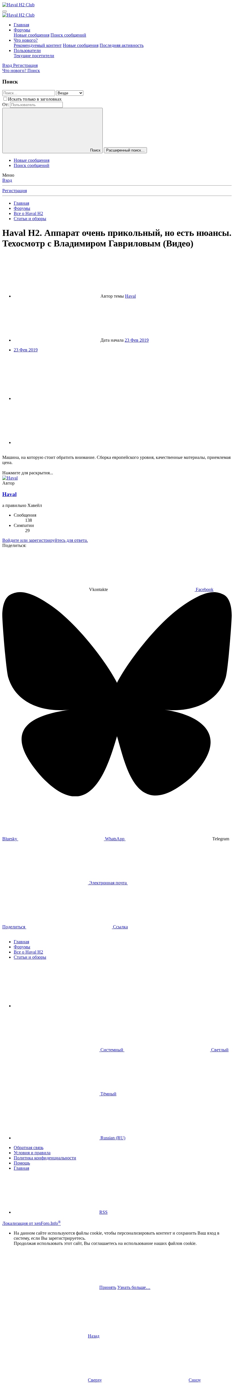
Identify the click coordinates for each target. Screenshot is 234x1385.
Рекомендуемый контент (38, 45)
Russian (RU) (112, 1137)
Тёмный (107, 1093)
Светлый (219, 1049)
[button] (56, 1005)
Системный (111, 1049)
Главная (21, 24)
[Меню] (4, 11)
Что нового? (26, 40)
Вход (7, 180)
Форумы (22, 29)
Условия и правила (32, 1152)
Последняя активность (122, 45)
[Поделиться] (56, 398)
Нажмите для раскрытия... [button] (27, 472)
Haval (130, 296)
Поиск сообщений (68, 35)
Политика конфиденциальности (45, 1157)
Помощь (22, 1163)
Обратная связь (28, 1147)
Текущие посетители (34, 55)
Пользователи (27, 50)
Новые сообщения (31, 35)
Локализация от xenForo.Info (31, 1223)
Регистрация (14, 190)
